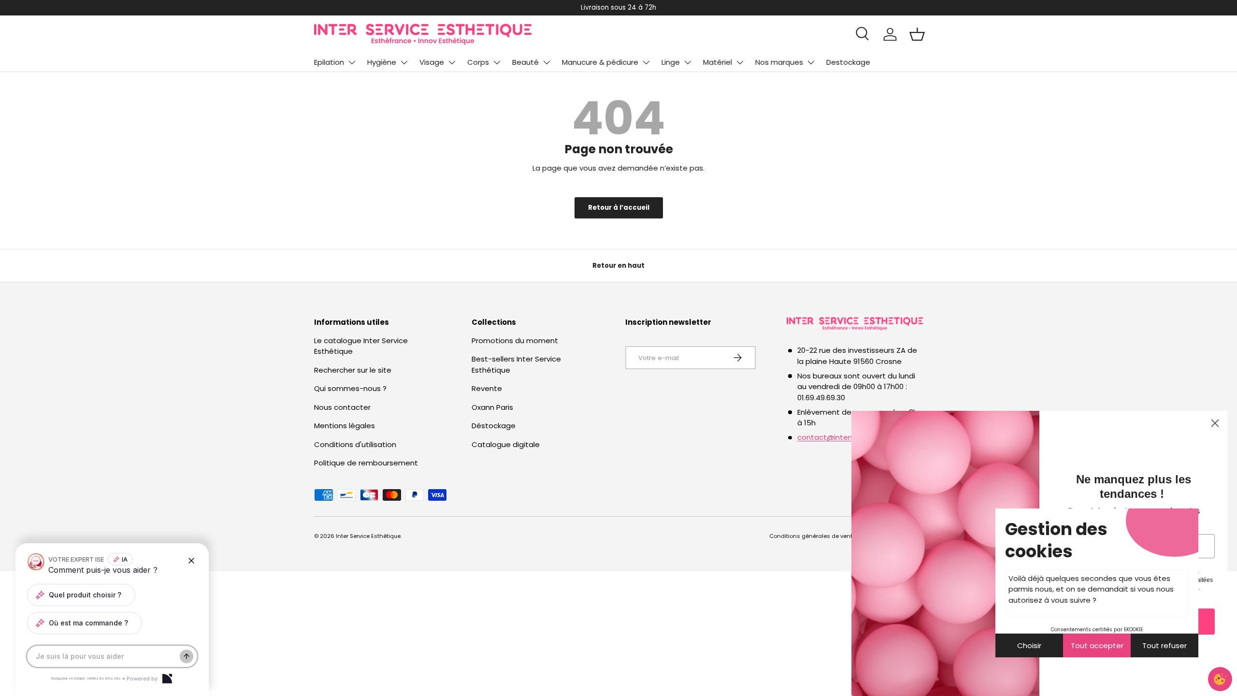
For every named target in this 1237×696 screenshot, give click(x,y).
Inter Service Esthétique (368, 536)
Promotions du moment (515, 340)
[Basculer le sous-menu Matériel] (740, 62)
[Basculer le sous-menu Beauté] (546, 62)
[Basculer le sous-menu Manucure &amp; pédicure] (646, 62)
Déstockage (494, 425)
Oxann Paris (492, 407)
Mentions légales (344, 425)
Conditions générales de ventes (814, 536)
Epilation (329, 62)
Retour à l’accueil (618, 207)
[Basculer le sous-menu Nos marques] (811, 62)
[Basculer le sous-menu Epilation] (352, 62)
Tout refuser (1164, 645)
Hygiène (381, 62)
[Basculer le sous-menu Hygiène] (404, 62)
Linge (671, 62)
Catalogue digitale (506, 444)
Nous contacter (342, 407)
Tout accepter (1097, 645)
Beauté (525, 62)
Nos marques (779, 62)
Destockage (848, 62)
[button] (917, 34)
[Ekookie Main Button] (1220, 679)
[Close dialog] (1215, 423)
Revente (487, 388)
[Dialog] (167, 678)
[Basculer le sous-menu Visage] (452, 62)
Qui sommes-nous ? (350, 388)
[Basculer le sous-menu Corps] (497, 62)
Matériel (717, 62)
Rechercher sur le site (352, 370)
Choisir (1029, 645)
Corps (478, 62)
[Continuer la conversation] (186, 656)
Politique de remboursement (366, 463)
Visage (431, 62)
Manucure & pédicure (600, 62)
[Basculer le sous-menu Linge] (687, 62)
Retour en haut (618, 265)
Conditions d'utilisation (355, 444)
